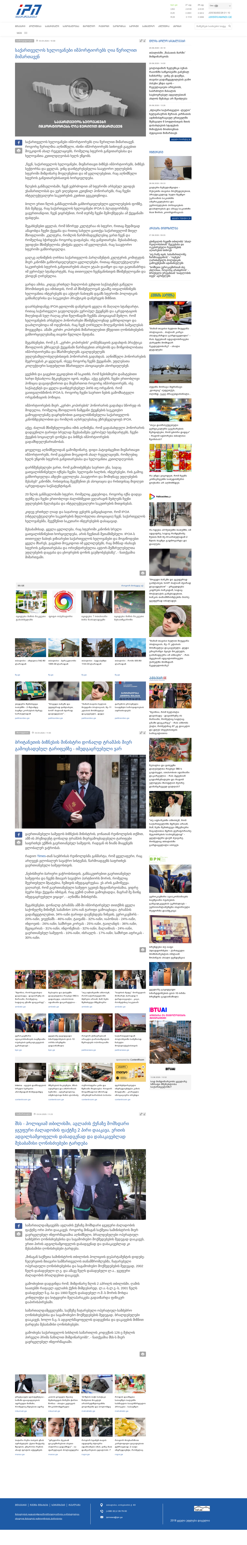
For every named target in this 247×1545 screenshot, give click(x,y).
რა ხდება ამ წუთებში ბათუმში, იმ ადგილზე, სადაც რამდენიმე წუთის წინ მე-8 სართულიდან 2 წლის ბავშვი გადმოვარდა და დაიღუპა (170, 537)
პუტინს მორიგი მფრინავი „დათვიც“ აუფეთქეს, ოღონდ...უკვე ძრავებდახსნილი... (170, 390)
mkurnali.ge (21, 1411)
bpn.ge (174, 5)
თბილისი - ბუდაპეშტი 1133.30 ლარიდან (94, 662)
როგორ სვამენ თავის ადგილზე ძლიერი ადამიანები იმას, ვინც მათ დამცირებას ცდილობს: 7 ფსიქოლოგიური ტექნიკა (97, 1447)
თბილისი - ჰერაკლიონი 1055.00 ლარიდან (62, 662)
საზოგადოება (71, 26)
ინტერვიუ (156, 152)
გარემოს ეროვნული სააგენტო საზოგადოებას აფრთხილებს (129, 707)
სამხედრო (148, 26)
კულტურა (163, 26)
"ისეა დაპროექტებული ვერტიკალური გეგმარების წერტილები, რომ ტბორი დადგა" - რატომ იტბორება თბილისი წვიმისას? (169, 432)
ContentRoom (137, 1060)
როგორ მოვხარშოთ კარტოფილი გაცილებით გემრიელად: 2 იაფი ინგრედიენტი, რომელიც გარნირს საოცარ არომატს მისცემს (129, 1448)
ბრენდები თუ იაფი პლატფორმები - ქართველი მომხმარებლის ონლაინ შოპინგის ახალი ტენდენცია (167, 952)
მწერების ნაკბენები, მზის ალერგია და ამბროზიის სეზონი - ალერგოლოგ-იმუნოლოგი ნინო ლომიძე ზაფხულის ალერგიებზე (63, 1092)
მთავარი (20, 26)
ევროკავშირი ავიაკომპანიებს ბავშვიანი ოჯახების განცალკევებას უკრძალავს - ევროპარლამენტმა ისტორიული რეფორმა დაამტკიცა (30, 1046)
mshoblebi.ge (88, 1411)
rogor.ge (86, 1454)
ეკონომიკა (119, 26)
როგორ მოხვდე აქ (132, 585)
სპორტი (134, 26)
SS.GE (21, 585)
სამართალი (52, 26)
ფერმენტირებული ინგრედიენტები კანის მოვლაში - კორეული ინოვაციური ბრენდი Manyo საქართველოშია (128, 1092)
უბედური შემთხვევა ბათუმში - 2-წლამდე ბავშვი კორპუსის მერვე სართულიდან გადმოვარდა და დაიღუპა (30, 710)
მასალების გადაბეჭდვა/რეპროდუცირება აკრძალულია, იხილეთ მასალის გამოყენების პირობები (47, 1516)
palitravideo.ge (22, 718)
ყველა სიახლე (179, 139)
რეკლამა (74, 1505)
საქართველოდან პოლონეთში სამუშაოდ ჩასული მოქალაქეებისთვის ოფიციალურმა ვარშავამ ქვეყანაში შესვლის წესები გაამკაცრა (130, 1046)
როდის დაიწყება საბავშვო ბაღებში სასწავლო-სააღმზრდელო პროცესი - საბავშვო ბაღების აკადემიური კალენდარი (130, 1405)
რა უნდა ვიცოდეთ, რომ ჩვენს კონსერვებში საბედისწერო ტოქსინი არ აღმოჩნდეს (168, 479)
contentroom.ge (23, 1099)
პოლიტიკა (35, 26)
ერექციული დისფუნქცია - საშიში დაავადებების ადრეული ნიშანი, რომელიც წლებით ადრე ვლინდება (30, 1403)
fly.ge (17, 675)
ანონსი (177, 26)
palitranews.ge (89, 1050)
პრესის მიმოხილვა (163, 228)
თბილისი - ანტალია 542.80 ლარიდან (30, 662)
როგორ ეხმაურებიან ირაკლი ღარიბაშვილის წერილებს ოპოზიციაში (95, 1039)
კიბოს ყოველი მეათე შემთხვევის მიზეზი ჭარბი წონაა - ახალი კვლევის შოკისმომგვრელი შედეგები (63, 1403)
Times (41, 856)
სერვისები (58, 1505)
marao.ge (20, 1454)
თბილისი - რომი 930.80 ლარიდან (128, 662)
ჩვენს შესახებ (39, 1505)
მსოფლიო (89, 26)
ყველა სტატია (180, 218)
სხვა (19, 33)
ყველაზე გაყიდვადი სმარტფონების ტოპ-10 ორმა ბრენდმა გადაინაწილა (61, 1041)
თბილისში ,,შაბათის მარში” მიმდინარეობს (167, 54)
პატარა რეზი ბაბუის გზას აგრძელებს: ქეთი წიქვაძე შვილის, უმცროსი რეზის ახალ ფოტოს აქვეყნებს (29, 1445)
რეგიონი (104, 26)
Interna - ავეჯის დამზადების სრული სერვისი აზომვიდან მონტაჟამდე (30, 1088)
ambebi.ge (20, 1006)
